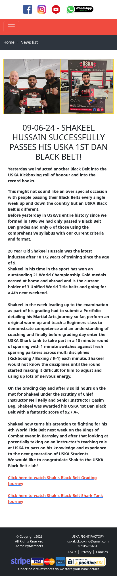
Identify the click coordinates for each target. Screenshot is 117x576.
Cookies (102, 552)
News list (29, 42)
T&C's (72, 552)
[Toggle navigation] (11, 26)
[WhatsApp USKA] (80, 9)
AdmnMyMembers (29, 546)
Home (8, 42)
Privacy (86, 552)
